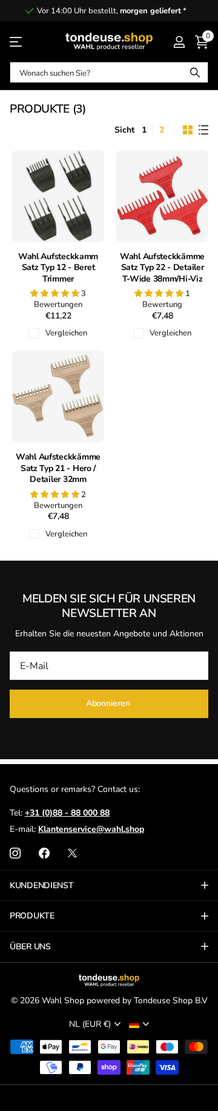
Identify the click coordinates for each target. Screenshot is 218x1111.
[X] (72, 853)
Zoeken (195, 72)
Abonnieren (109, 703)
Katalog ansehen (17, 41)
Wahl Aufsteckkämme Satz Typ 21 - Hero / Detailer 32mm (58, 468)
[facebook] (44, 853)
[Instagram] (15, 853)
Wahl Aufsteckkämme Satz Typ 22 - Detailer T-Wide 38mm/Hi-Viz (162, 268)
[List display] (203, 130)
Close (109, 886)
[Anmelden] (179, 41)
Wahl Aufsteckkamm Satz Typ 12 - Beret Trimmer (58, 268)
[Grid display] (188, 130)
